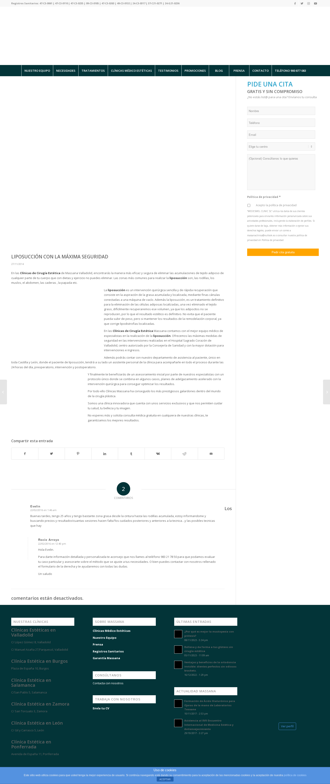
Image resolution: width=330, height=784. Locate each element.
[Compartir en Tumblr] (131, 453)
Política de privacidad (264, 197)
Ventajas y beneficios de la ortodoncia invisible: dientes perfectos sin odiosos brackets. (210, 666)
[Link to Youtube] (315, 3)
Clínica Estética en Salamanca (31, 682)
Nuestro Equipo (105, 638)
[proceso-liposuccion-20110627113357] (117, 166)
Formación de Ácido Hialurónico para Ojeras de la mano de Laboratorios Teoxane (209, 705)
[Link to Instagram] (308, 3)
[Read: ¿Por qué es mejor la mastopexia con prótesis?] (178, 634)
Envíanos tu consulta (302, 97)
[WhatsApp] (8, 762)
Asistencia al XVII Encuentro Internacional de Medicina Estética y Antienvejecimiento (208, 725)
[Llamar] (22, 762)
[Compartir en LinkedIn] (105, 453)
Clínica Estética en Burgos (39, 661)
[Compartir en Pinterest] (78, 453)
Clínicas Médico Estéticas (111, 631)
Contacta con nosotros (108, 683)
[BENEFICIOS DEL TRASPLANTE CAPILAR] (326, 392)
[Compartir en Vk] (158, 453)
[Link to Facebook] (295, 3)
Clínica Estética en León (37, 723)
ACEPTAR (165, 779)
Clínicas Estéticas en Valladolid (33, 632)
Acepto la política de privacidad (276, 205)
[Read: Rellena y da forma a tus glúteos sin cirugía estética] (178, 649)
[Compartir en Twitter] (51, 453)
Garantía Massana (106, 658)
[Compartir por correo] (211, 453)
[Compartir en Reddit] (184, 453)
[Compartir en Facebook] (24, 453)
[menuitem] (37, 70)
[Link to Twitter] (302, 3)
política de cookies (295, 775)
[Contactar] (35, 762)
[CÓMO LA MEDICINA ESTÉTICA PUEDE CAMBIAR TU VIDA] (3, 392)
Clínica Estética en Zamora (40, 704)
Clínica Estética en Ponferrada (31, 744)
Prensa (98, 644)
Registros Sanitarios (108, 651)
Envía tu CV (101, 708)
